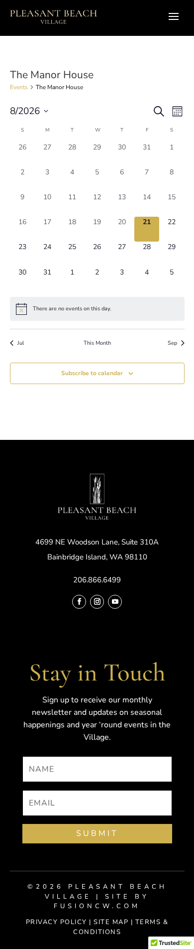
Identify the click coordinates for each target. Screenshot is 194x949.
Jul (20, 343)
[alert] (97, 309)
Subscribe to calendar (92, 373)
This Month (97, 343)
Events (19, 87)
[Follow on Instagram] (97, 602)
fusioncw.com (97, 906)
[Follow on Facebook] (79, 602)
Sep (172, 343)
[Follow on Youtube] (115, 602)
